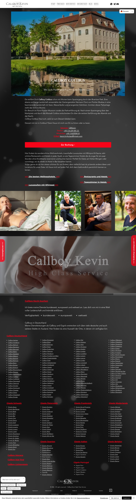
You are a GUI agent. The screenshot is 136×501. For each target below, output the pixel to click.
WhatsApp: (61, 133)
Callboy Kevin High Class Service (76, 487)
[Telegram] (114, 4)
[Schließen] (134, 498)
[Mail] (117, 4)
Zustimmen (126, 498)
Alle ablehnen (115, 498)
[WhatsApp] (111, 4)
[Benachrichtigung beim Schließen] (24, 478)
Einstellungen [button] (104, 498)
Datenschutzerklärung (83, 498)
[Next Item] (133, 211)
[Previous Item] (3, 211)
